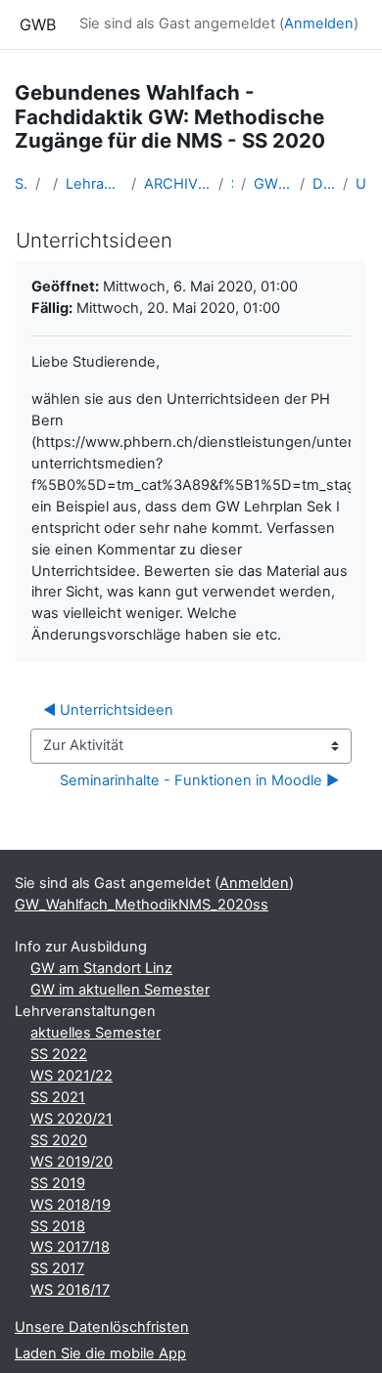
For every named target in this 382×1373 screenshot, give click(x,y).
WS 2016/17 (70, 1290)
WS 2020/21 (71, 1119)
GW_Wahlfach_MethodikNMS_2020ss (273, 184)
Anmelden (319, 23)
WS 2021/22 (71, 1076)
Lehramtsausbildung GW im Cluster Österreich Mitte (94, 184)
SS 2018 (57, 1226)
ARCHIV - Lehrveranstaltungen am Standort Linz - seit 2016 (178, 184)
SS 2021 (57, 1097)
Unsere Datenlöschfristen (102, 1327)
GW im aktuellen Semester (120, 989)
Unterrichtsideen (361, 184)
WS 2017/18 (70, 1247)
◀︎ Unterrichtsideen (108, 710)
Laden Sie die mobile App (100, 1353)
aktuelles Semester (95, 1032)
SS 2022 (58, 1054)
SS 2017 (57, 1268)
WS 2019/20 (71, 1162)
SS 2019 (57, 1183)
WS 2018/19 (70, 1205)
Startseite (21, 184)
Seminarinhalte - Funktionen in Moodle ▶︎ (199, 780)
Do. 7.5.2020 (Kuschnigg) (323, 184)
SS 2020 (58, 1140)
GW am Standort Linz (101, 968)
